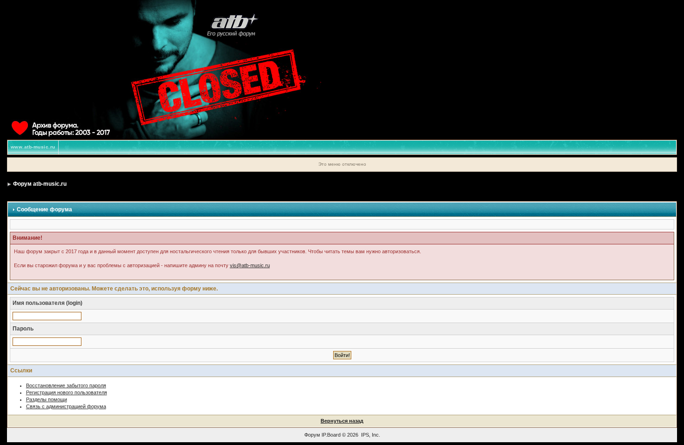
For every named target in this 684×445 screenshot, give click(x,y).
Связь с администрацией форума (66, 406)
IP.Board (331, 435)
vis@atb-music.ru (250, 265)
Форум (312, 435)
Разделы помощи (46, 399)
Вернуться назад (342, 421)
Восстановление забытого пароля (66, 385)
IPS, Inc (370, 435)
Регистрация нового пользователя (66, 392)
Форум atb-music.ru (40, 184)
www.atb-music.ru (33, 146)
